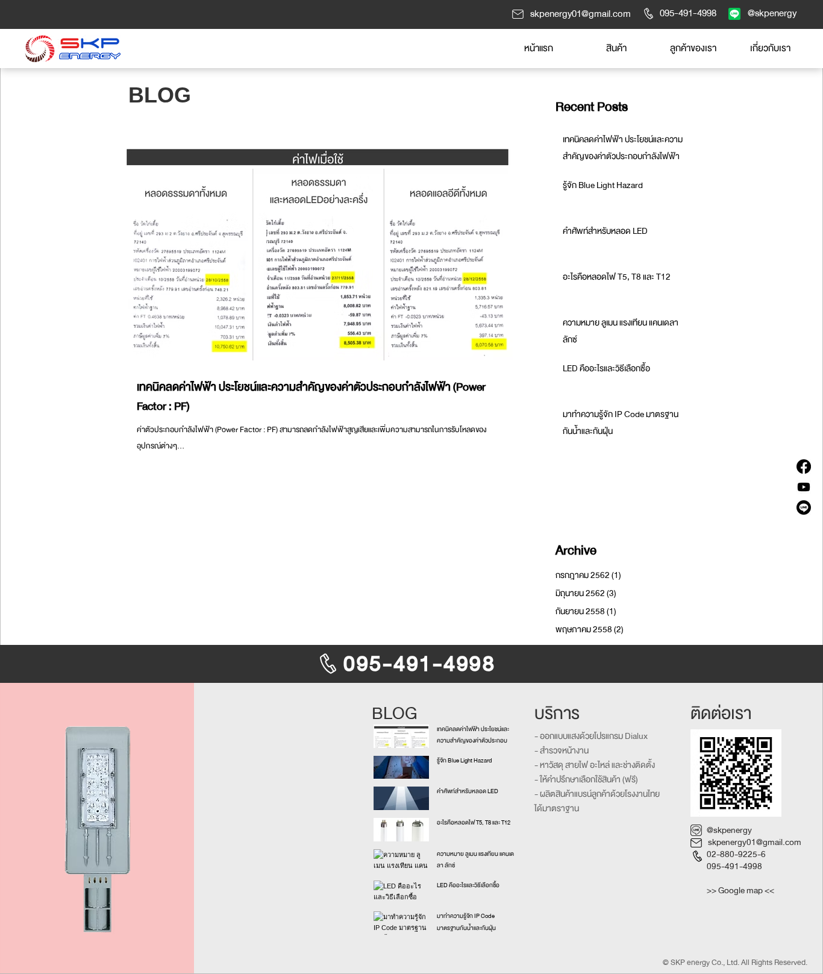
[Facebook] (803, 466)
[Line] (803, 507)
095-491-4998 (734, 866)
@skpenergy (729, 830)
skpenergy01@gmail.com (754, 842)
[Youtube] (803, 487)
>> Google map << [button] (740, 890)
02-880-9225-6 (736, 854)
